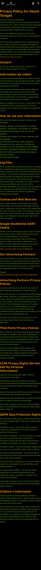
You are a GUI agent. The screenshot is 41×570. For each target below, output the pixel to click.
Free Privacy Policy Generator (11, 57)
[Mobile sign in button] (33, 3)
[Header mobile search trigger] (38, 3)
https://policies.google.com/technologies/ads (16, 249)
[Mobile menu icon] (2, 3)
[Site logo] (11, 3)
